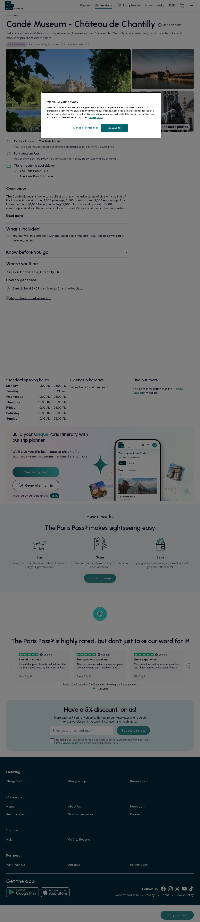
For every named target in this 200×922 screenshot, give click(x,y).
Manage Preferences (85, 127)
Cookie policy (96, 117)
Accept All (114, 128)
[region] (101, 115)
